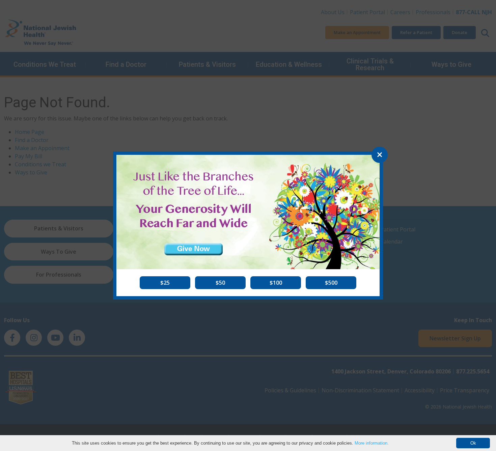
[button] (165, 282)
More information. (372, 443)
